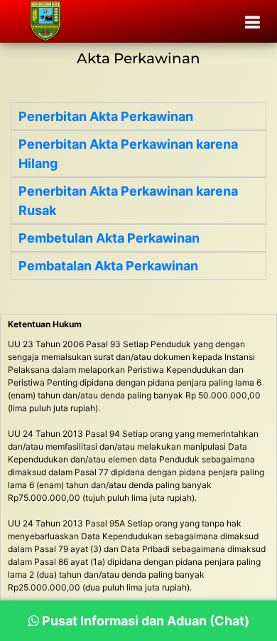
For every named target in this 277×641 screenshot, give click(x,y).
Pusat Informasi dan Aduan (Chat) (144, 620)
